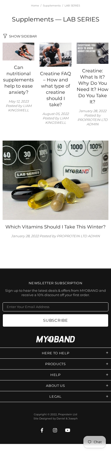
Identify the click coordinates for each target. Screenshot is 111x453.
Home (35, 5)
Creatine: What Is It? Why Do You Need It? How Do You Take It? (92, 86)
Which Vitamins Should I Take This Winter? (55, 227)
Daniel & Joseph (67, 418)
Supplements (52, 5)
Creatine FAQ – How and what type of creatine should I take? (55, 89)
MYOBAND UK (55, 339)
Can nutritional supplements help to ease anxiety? (18, 80)
